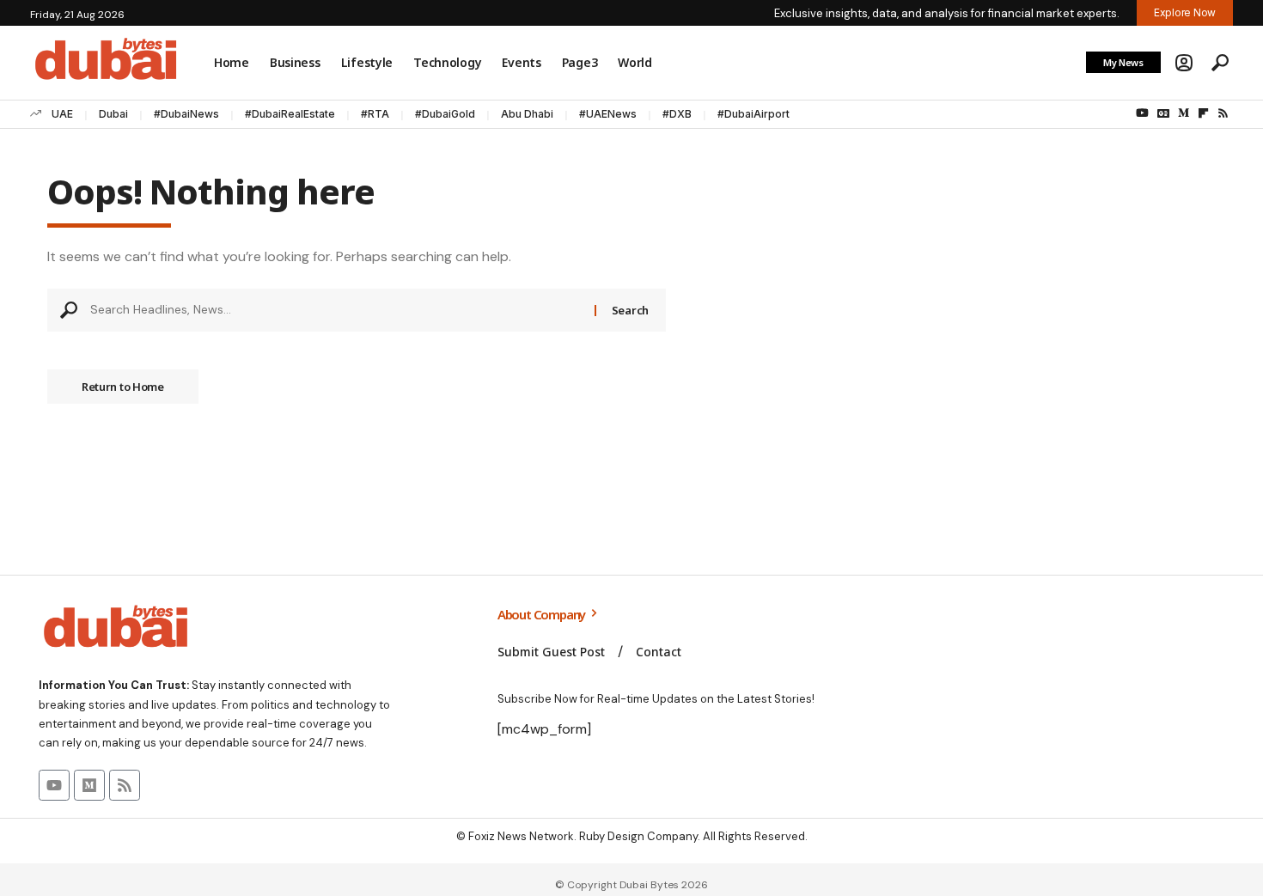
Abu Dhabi (527, 113)
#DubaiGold (445, 113)
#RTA (375, 113)
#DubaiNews (186, 113)
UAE (62, 113)
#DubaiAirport (753, 113)
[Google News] (1163, 113)
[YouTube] (1142, 113)
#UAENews (608, 113)
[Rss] (1223, 113)
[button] (1220, 63)
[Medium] (1183, 113)
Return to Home (123, 386)
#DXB (677, 113)
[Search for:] (336, 310)
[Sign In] (1184, 62)
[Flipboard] (1203, 113)
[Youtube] (54, 785)
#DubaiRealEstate (290, 113)
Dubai (113, 113)
